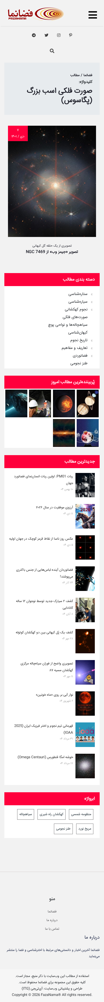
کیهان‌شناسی (78, 333)
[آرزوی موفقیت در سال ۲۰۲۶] (85, 517)
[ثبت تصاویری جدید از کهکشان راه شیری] (64, 433)
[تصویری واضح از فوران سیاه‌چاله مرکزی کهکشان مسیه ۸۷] (85, 673)
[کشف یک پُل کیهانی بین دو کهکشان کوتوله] (85, 642)
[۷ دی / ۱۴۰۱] (52, 236)
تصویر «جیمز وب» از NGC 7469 (52, 252)
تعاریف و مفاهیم (75, 348)
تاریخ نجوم (79, 340)
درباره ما (52, 920)
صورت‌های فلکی (75, 317)
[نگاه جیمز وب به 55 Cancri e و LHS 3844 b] (64, 403)
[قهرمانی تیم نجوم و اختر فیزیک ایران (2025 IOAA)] (85, 735)
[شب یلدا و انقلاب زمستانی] (88, 433)
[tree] (52, 327)
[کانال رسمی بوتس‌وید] (34, 35)
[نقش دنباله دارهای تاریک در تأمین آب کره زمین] (16, 403)
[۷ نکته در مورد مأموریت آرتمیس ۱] (40, 403)
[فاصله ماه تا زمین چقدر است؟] (88, 403)
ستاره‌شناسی (78, 294)
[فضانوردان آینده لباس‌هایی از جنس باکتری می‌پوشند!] (85, 579)
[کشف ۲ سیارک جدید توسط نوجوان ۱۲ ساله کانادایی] (85, 611)
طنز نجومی (79, 364)
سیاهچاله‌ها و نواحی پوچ (68, 325)
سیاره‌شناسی (78, 302)
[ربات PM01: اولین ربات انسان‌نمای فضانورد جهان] (85, 486)
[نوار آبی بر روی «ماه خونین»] (85, 704)
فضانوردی (80, 356)
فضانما (52, 911)
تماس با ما (52, 929)
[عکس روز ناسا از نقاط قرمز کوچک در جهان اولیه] (85, 548)
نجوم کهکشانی (76, 310)
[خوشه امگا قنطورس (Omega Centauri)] (85, 767)
